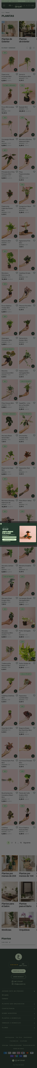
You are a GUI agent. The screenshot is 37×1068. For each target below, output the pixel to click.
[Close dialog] (1, 523)
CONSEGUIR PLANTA (9, 539)
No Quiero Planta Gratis (6, 541)
